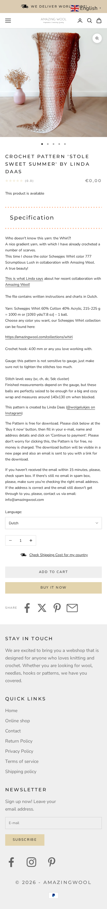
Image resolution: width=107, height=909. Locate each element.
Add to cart (53, 572)
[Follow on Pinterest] (52, 862)
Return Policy (18, 741)
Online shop (17, 721)
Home (11, 710)
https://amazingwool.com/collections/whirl (39, 336)
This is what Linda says (24, 278)
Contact (13, 731)
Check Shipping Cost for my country (58, 554)
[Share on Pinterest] (57, 608)
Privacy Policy (19, 751)
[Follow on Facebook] (11, 862)
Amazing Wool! (17, 284)
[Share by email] (72, 608)
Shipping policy (20, 771)
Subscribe (25, 839)
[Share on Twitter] (42, 608)
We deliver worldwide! (59, 6)
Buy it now (53, 587)
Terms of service (21, 761)
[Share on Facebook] (27, 608)
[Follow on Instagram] (31, 862)
